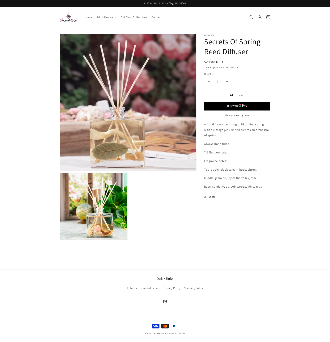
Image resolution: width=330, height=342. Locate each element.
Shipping (209, 67)
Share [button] (212, 196)
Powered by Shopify (176, 333)
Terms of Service (150, 288)
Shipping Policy (193, 288)
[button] (251, 17)
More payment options (237, 115)
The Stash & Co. (159, 333)
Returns (132, 288)
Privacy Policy (172, 288)
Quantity (209, 74)
